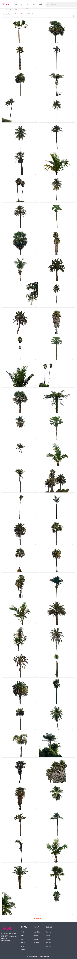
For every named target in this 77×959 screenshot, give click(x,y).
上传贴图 (36, 939)
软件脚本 (23, 950)
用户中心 (48, 932)
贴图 (22, 939)
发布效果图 (36, 942)
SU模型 (23, 935)
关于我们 (48, 935)
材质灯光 (23, 942)
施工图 (22, 946)
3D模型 (22, 932)
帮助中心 (48, 946)
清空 (22, 13)
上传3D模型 (37, 932)
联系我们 (48, 939)
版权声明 (48, 942)
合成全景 (36, 935)
